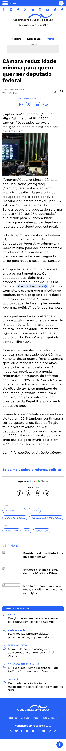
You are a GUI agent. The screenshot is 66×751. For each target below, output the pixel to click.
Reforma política (14, 511)
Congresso (42, 531)
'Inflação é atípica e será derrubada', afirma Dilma (40, 571)
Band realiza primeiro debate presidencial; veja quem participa (31, 635)
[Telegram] (11, 9)
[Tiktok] (55, 9)
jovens (34, 511)
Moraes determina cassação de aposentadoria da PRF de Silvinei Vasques (31, 652)
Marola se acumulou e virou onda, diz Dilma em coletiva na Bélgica (43, 589)
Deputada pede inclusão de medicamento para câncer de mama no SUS (35, 686)
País (27, 531)
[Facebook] (18, 9)
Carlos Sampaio (30, 286)
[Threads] (62, 9)
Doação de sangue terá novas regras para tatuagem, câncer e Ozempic (33, 620)
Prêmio (50, 39)
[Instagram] (40, 9)
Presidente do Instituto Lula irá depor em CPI (43, 554)
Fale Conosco (50, 718)
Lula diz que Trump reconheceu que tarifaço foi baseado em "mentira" (33, 669)
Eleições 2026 (33, 39)
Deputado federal (15, 518)
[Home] (33, 17)
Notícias (16, 39)
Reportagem (11, 531)
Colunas (25, 718)
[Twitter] (25, 9)
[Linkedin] (33, 9)
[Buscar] (61, 3)
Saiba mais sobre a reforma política (31, 470)
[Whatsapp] (4, 9)
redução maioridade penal (46, 518)
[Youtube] (47, 9)
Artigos (36, 718)
